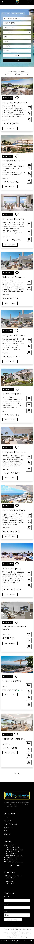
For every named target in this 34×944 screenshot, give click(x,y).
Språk (6, 912)
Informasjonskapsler (10, 933)
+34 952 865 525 (11, 860)
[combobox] (17, 42)
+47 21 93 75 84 (11, 858)
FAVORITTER (8, 827)
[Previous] (3, 84)
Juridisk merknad (24, 933)
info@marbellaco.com (14, 862)
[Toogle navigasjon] (29, 2)
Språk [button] (4, 2)
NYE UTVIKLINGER (18, 13)
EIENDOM (8, 820)
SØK (17, 60)
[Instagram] (14, 866)
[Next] (30, 84)
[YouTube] (18, 866)
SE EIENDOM (10, 128)
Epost (6, 904)
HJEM (6, 817)
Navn (6, 897)
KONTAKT (7, 834)
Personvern (17, 935)
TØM (17, 55)
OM (5, 831)
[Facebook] (11, 866)
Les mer (5, 120)
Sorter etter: (9, 74)
